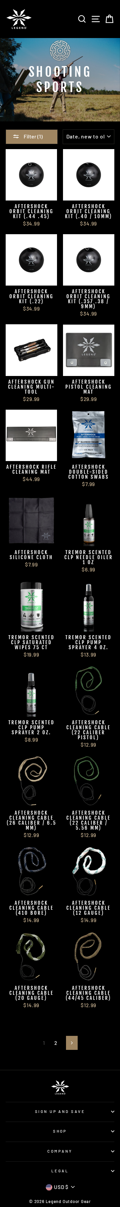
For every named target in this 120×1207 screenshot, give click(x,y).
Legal (60, 1171)
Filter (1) (33, 136)
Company (59, 1151)
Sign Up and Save (60, 1111)
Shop (60, 1131)
